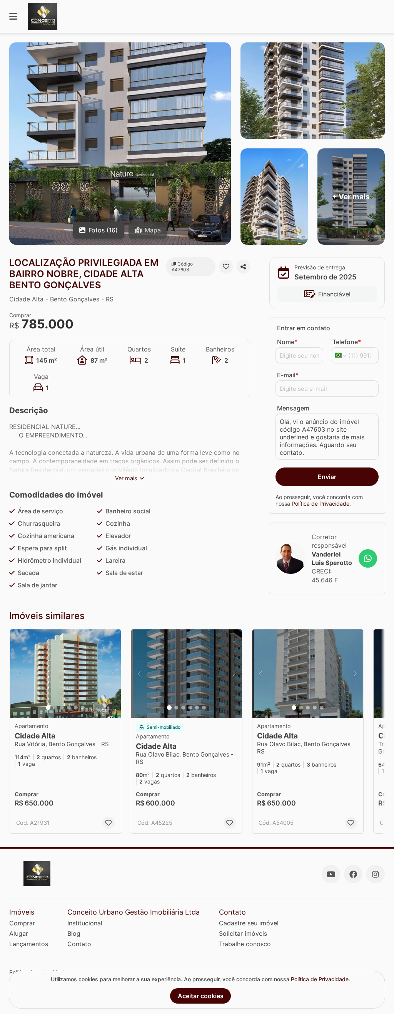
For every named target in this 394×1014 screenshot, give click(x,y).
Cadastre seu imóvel (249, 923)
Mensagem (293, 408)
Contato (79, 944)
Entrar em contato (303, 328)
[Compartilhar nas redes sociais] (243, 267)
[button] (65, 673)
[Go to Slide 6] (83, 708)
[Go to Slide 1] (48, 707)
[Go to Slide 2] (55, 708)
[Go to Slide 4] (69, 708)
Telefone (346, 342)
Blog (73, 933)
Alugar (18, 933)
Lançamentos (28, 944)
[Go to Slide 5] (76, 708)
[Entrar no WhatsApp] (368, 558)
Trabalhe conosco (245, 944)
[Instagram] (375, 874)
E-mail (288, 375)
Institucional (84, 923)
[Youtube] (331, 874)
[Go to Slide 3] (62, 708)
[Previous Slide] (18, 673)
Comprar (22, 923)
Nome (287, 342)
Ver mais (126, 478)
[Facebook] (353, 874)
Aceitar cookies (201, 996)
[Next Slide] (113, 673)
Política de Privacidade (320, 503)
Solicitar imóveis (243, 933)
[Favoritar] (226, 267)
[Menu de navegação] (13, 16)
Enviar (327, 477)
